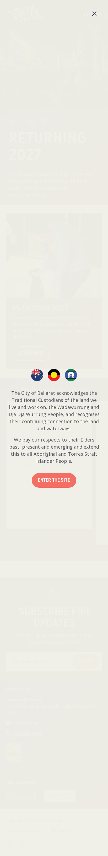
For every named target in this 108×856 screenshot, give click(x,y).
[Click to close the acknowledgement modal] (94, 13)
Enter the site (54, 480)
